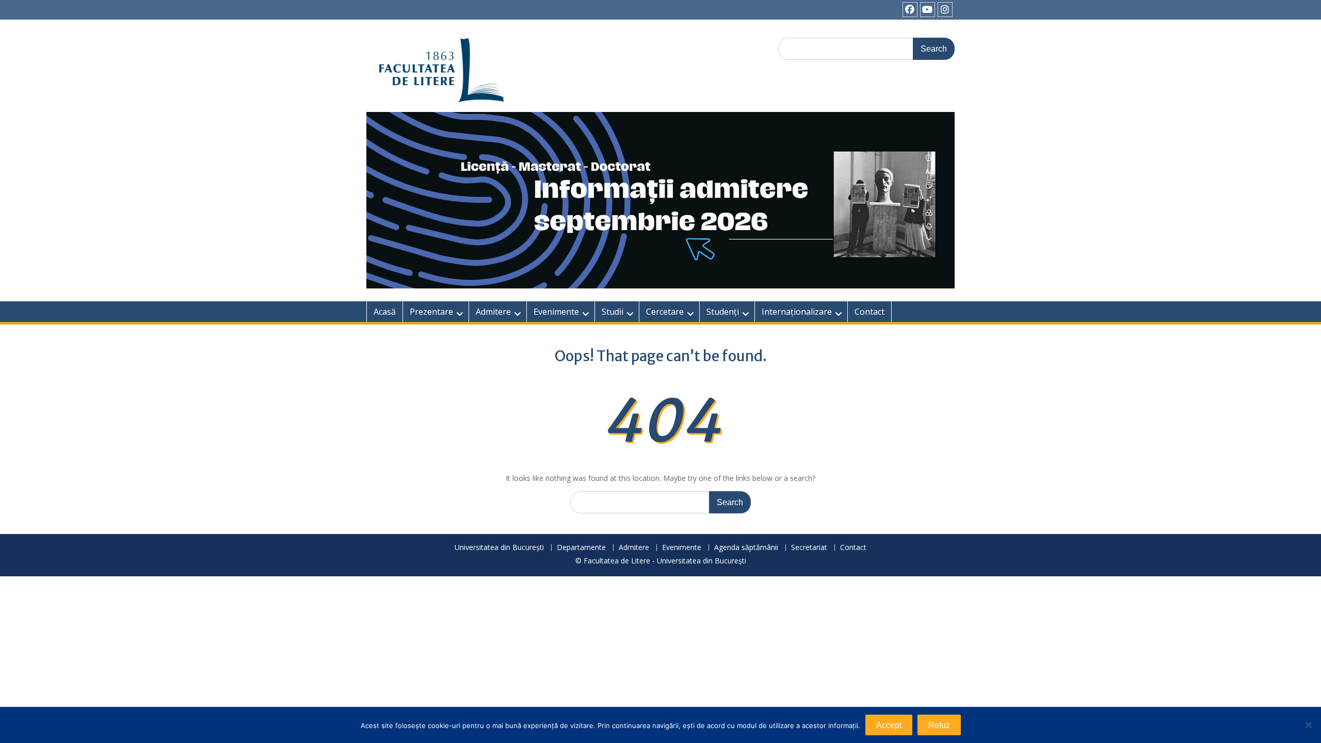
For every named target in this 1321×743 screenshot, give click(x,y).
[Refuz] (1308, 725)
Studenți (722, 311)
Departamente (581, 547)
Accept (888, 725)
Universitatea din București (499, 547)
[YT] (927, 9)
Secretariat (809, 547)
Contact (869, 311)
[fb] (910, 9)
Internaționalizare (797, 311)
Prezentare (431, 311)
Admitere (493, 311)
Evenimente (556, 311)
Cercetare (665, 311)
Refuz (939, 725)
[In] (945, 9)
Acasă (385, 311)
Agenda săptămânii (746, 547)
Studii (612, 311)
